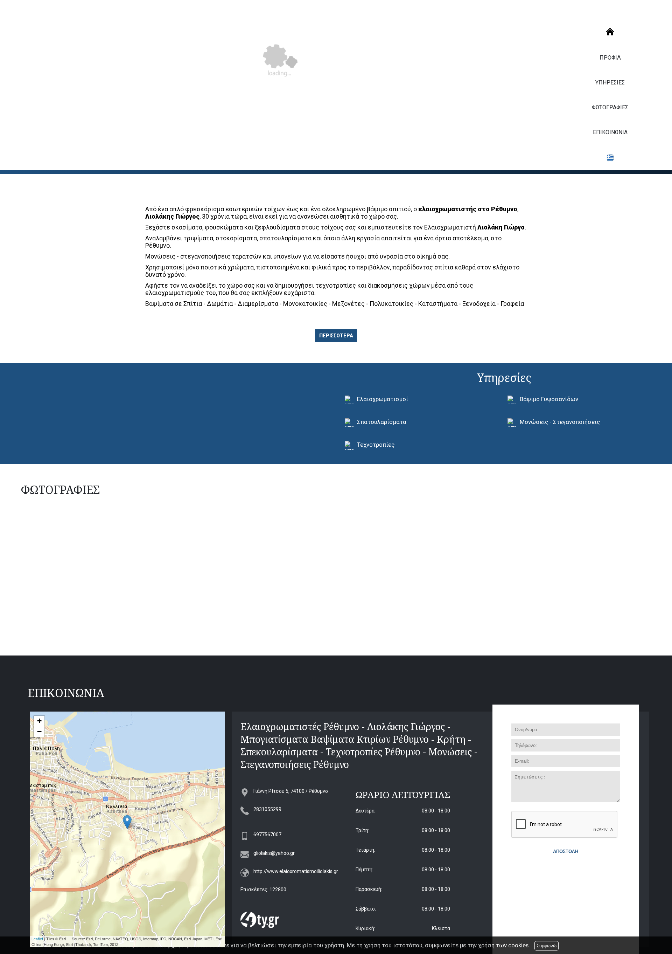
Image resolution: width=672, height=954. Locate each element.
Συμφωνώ (546, 945)
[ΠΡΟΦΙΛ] (610, 31)
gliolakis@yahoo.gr (274, 853)
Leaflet (37, 938)
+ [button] (39, 720)
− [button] (39, 731)
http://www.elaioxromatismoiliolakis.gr (295, 871)
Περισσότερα (336, 335)
